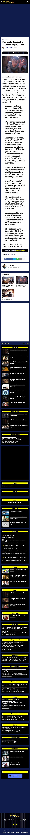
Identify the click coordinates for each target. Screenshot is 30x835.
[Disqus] (15, 321)
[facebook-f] (16, 824)
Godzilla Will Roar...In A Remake (17, 751)
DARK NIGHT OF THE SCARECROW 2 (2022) (18, 523)
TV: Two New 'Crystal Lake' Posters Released (17, 380)
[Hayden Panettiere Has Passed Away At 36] (5, 369)
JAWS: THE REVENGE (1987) (16, 511)
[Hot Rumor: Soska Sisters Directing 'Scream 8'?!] (5, 386)
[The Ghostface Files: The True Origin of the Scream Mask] (5, 415)
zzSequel (13, 254)
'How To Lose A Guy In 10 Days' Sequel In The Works (18, 356)
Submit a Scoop (24, 832)
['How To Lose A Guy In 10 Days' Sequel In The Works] (5, 357)
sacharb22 (7, 535)
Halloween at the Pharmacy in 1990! (10, 719)
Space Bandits (5, 708)
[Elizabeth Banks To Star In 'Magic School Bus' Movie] (5, 571)
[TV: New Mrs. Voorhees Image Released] (5, 351)
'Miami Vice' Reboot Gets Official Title (18, 581)
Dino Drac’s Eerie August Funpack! (9, 716)
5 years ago (15, 542)
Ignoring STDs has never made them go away (12, 702)
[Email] (20, 259)
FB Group (17, 832)
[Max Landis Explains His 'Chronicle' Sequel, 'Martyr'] (22, 280)
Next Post (25, 343)
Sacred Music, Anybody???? (8, 701)
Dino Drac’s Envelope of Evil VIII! (9, 717)
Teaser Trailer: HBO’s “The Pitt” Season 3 (11, 657)
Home (3, 39)
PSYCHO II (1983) (5, 537)
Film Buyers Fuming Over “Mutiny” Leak (11, 660)
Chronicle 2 (9, 39)
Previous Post (5, 343)
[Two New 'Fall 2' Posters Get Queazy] (5, 375)
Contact (4, 832)
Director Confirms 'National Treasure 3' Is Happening (18, 362)
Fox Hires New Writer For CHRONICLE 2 (7, 286)
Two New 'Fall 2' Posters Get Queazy (17, 373)
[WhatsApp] (17, 259)
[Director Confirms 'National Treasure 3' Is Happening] (5, 363)
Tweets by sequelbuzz (7, 485)
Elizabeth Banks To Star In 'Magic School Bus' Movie (18, 570)
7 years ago (8, 554)
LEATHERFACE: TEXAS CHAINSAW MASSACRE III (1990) (12, 560)
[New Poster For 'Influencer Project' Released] (5, 392)
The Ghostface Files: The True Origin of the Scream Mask (18, 414)
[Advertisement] (15, 20)
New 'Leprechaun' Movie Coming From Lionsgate (18, 397)
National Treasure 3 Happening (9, 439)
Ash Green (7, 550)
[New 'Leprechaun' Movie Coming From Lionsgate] (5, 398)
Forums (12, 832)
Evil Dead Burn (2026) (7, 741)
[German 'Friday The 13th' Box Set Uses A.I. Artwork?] (5, 617)
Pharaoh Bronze (8, 545)
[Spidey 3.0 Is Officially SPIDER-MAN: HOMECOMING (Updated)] (5, 764)
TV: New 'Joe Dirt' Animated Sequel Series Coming (17, 403)
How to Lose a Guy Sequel (8, 438)
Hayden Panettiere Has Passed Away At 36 (18, 368)
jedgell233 (7, 540)
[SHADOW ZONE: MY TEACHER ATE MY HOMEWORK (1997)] (5, 518)
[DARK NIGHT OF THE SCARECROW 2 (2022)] (5, 524)
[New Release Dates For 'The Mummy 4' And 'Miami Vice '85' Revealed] (5, 577)
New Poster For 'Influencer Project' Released (17, 391)
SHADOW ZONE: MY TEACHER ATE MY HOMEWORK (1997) (18, 517)
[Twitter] (14, 259)
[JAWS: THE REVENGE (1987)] (5, 513)
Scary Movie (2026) (6, 742)
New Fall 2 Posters (6, 442)
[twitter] (8, 269)
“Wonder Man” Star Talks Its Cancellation (11, 659)
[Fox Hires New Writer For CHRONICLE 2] (8, 280)
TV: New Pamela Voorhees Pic (9, 437)
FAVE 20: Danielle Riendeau (8, 730)
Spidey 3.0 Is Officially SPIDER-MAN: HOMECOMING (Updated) (18, 763)
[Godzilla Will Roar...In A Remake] (5, 753)
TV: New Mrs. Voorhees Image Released (18, 350)
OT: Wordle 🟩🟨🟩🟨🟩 (7, 699)
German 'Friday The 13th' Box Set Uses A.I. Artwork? (18, 616)
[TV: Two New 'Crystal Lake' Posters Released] (5, 381)
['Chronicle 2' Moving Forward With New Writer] (8, 293)
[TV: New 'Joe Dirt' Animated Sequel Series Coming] (5, 404)
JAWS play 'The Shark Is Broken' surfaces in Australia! (14, 669)
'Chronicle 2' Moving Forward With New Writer (7, 298)
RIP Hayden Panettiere (7, 441)
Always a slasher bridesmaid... (9, 731)
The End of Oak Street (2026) (8, 740)
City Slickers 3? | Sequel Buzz (7, 542)
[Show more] (23, 259)
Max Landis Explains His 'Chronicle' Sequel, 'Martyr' (21, 286)
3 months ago (11, 537)
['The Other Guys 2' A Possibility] (5, 758)
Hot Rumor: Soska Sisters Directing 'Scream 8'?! (17, 385)
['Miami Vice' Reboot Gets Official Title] (5, 583)
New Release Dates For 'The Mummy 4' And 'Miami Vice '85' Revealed (18, 576)
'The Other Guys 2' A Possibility (16, 757)
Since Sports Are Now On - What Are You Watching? (13, 705)
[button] (1, 2)
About (8, 832)
